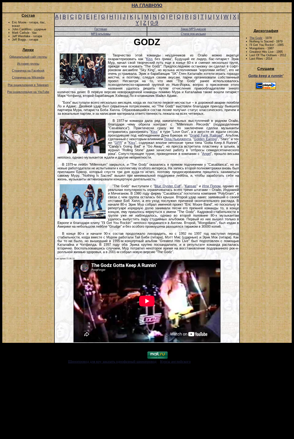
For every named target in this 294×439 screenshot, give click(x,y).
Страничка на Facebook (28, 70)
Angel (206, 154)
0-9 (154, 23)
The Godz (256, 38)
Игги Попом (211, 186)
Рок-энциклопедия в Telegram (28, 85)
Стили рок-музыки (193, 34)
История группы (28, 63)
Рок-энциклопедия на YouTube (28, 92)
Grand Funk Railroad (206, 135)
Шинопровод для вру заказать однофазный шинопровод (112, 362)
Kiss (149, 59)
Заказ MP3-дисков (193, 29)
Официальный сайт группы (28, 57)
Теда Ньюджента (177, 139)
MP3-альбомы (100, 34)
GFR (118, 143)
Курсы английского (175, 362)
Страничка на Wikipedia (28, 77)
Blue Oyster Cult (167, 186)
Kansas (190, 186)
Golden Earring (205, 139)
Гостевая (100, 29)
